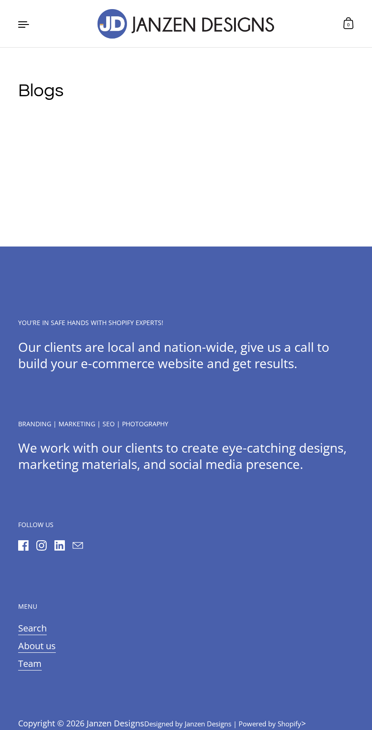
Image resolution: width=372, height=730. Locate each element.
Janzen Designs (115, 723)
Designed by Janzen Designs (187, 723)
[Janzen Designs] (186, 23)
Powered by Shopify (270, 723)
